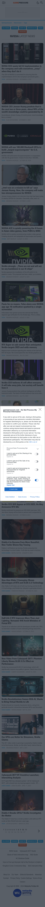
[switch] (36, 454)
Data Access (22, 497)
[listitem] (22, 448)
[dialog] (22, 453)
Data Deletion (10, 497)
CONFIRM (14, 489)
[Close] (41, 410)
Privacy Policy (35, 497)
